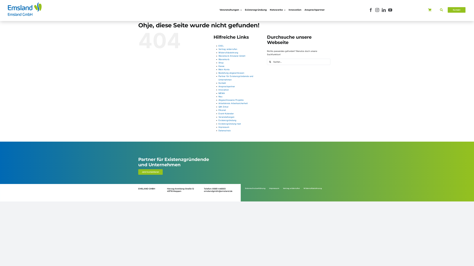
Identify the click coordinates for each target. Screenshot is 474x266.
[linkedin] (384, 10)
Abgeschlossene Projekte (231, 100)
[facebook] (371, 10)
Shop (221, 62)
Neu (220, 96)
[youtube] (390, 10)
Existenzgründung (227, 120)
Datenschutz (224, 130)
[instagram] (377, 10)
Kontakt (222, 83)
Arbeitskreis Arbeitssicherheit (233, 103)
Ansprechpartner (226, 86)
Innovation (223, 90)
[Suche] (444, 10)
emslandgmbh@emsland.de (218, 191)
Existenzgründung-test (229, 124)
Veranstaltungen (226, 117)
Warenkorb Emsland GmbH (231, 56)
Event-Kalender (226, 113)
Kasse (221, 66)
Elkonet (222, 110)
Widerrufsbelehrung (228, 52)
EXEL (221, 46)
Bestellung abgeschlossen (231, 73)
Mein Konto (224, 69)
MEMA (221, 93)
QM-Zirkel (223, 107)
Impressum (223, 127)
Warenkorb (223, 59)
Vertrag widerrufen (227, 49)
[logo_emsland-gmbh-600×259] (24, 3)
